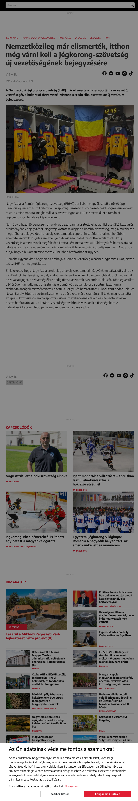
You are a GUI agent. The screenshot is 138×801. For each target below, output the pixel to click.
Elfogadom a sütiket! (107, 793)
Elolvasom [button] (71, 786)
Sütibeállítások (60, 793)
